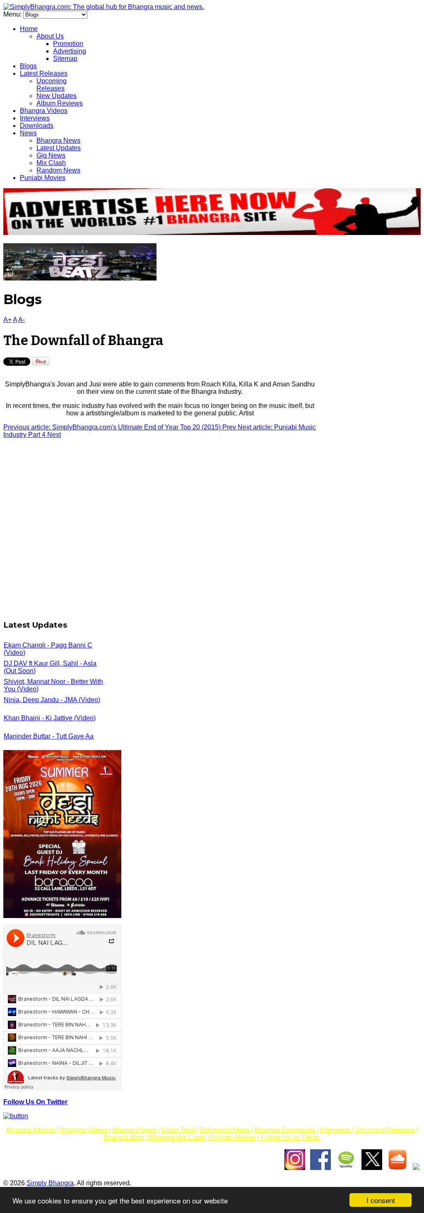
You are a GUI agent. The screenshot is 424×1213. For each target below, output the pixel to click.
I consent (380, 1200)
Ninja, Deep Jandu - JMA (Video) (52, 699)
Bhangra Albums (30, 1130)
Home (29, 28)
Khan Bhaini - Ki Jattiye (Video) (50, 718)
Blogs (28, 66)
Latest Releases (43, 73)
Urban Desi (179, 1130)
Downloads (36, 125)
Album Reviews (59, 103)
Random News (58, 170)
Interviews (35, 118)
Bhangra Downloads (286, 1130)
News (28, 133)
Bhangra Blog (124, 1137)
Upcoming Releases (51, 84)
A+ (7, 319)
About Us (50, 36)
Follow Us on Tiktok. (289, 1137)
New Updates (56, 95)
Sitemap (65, 58)
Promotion (68, 43)
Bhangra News (58, 140)
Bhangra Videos (43, 110)
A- (21, 319)
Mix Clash (51, 162)
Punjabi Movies (42, 177)
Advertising (69, 51)
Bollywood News (225, 1130)
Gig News (50, 155)
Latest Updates (58, 147)
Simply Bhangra (50, 1183)
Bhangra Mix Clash (176, 1137)
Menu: (13, 14)
